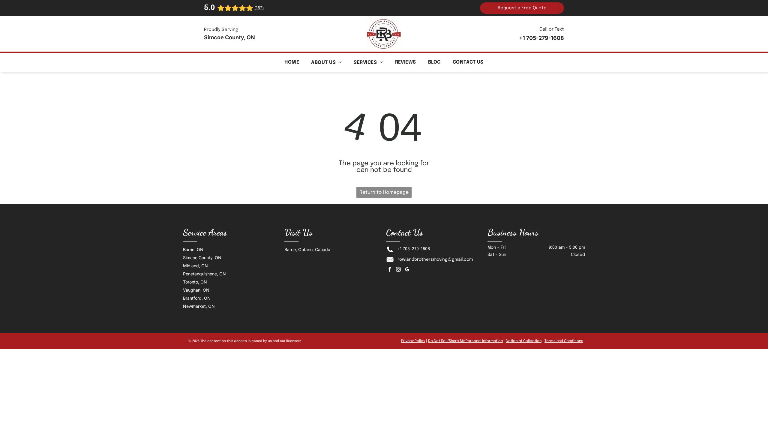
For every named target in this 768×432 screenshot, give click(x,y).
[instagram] (398, 270)
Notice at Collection (524, 341)
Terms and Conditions (563, 341)
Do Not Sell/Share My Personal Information (465, 341)
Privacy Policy (413, 341)
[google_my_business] (407, 270)
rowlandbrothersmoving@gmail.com (435, 259)
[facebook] (389, 270)
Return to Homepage (384, 192)
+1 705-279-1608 (414, 249)
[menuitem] (291, 62)
